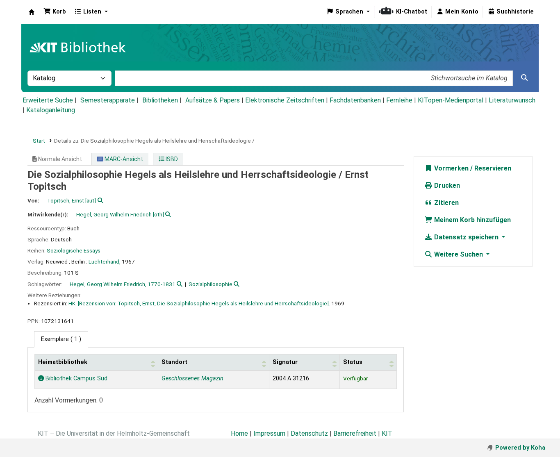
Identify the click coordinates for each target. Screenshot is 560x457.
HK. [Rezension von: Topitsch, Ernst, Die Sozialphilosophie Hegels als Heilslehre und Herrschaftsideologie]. (199, 303)
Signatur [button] (285, 362)
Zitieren (446, 203)
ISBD (171, 159)
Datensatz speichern (466, 237)
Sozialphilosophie (210, 284)
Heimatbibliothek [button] (62, 362)
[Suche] (524, 77)
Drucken (446, 185)
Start (39, 140)
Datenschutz (309, 433)
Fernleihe (399, 100)
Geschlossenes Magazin (192, 378)
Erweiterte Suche (48, 100)
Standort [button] (174, 362)
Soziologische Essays (73, 250)
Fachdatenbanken (355, 100)
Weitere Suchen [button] (459, 254)
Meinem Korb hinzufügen (472, 220)
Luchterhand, (105, 261)
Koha (31, 12)
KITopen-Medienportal (450, 100)
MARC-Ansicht (123, 159)
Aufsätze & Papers (212, 100)
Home (239, 433)
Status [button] (352, 362)
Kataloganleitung (50, 110)
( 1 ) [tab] (61, 339)
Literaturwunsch (512, 100)
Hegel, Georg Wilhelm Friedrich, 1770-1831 (122, 284)
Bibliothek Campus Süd (75, 378)
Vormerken (451, 168)
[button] (54, 12)
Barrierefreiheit (354, 433)
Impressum (269, 433)
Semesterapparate (107, 100)
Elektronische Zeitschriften (284, 100)
